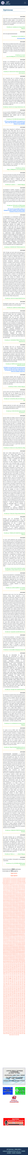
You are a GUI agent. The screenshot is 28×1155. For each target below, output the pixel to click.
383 (24, 907)
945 (5, 957)
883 (18, 951)
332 (10, 903)
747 (24, 939)
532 (16, 920)
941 (21, 956)
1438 (22, 1010)
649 (24, 930)
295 (18, 900)
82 (22, 881)
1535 (18, 1021)
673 (18, 933)
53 (12, 880)
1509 (10, 1018)
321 (15, 902)
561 (18, 923)
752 (10, 940)
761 (24, 940)
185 (21, 890)
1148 (14, 978)
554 (7, 923)
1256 (10, 990)
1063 (20, 968)
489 (15, 917)
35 (14, 879)
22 (22, 878)
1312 (12, 996)
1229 (22, 987)
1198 (4, 984)
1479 (16, 1015)
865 (12, 950)
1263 (24, 990)
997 (21, 961)
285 (24, 898)
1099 (4, 973)
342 (4, 905)
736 (7, 939)
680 (7, 934)
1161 (18, 979)
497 (5, 918)
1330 (4, 999)
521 (21, 919)
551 (24, 922)
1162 (20, 979)
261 (8, 897)
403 (12, 909)
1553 (10, 1023)
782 (13, 942)
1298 (6, 995)
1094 (16, 972)
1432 (10, 1010)
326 (23, 902)
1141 (22, 977)
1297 (4, 995)
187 (24, 890)
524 (4, 920)
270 (23, 897)
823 (12, 946)
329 (5, 903)
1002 (8, 962)
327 (24, 902)
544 (13, 922)
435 (18, 912)
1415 (20, 1007)
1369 (16, 1002)
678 (4, 934)
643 (15, 930)
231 (5, 895)
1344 (10, 1000)
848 (7, 949)
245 (5, 896)
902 (4, 954)
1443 (10, 1011)
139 (15, 886)
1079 (8, 971)
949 (12, 957)
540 (7, 922)
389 (12, 908)
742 (16, 939)
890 (7, 952)
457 (8, 914)
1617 (6, 1031)
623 (5, 929)
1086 (22, 971)
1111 (6, 974)
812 (16, 945)
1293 (18, 994)
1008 (20, 962)
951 (15, 957)
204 (7, 892)
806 (7, 945)
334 (13, 903)
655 (12, 931)
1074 (20, 969)
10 (9, 878)
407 (18, 909)
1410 (10, 1007)
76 (15, 881)
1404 (20, 1006)
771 (18, 941)
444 (10, 913)
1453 (8, 1012)
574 (16, 924)
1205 (18, 984)
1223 (10, 987)
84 (24, 881)
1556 (16, 1023)
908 (13, 954)
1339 (22, 999)
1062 (18, 968)
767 (12, 941)
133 (5, 886)
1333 (10, 999)
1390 (14, 1005)
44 (24, 879)
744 (19, 939)
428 (7, 912)
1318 (24, 996)
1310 (8, 996)
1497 (8, 1017)
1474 (6, 1015)
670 (13, 933)
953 (18, 957)
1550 (4, 1023)
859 (24, 949)
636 (4, 930)
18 (18, 878)
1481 (20, 1015)
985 (24, 960)
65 (3, 881)
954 (19, 957)
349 (15, 905)
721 (5, 938)
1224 (12, 987)
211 (18, 892)
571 (12, 924)
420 (16, 911)
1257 (12, 990)
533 (18, 920)
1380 (16, 1004)
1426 (20, 1009)
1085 (20, 971)
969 (21, 958)
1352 (4, 1001)
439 (24, 912)
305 (12, 901)
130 (23, 885)
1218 (22, 985)
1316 (20, 996)
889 (5, 952)
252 (16, 896)
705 (24, 935)
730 (19, 938)
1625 (22, 1031)
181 (15, 890)
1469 (18, 1013)
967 (18, 958)
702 (19, 935)
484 (7, 917)
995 (18, 961)
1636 (22, 1032)
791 (5, 944)
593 (24, 925)
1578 (16, 1026)
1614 (22, 1029)
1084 (18, 971)
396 (23, 908)
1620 (12, 1031)
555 (8, 923)
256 (23, 896)
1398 (8, 1006)
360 (10, 906)
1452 (6, 1012)
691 (24, 934)
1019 (20, 963)
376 (13, 907)
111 (15, 884)
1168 (10, 980)
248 (10, 896)
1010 (24, 962)
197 (18, 891)
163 (8, 889)
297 (21, 900)
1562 (6, 1025)
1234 (10, 988)
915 (24, 954)
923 (15, 955)
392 (16, 908)
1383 (22, 1004)
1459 (20, 1012)
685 (15, 934)
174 (4, 890)
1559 (22, 1023)
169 (18, 889)
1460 (22, 1012)
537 (24, 920)
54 (13, 880)
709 (8, 936)
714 (16, 936)
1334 (12, 999)
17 (17, 878)
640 (10, 930)
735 (5, 939)
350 (16, 905)
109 (12, 884)
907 (12, 954)
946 (7, 957)
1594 (4, 1028)
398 (4, 909)
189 (5, 891)
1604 (24, 1028)
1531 (10, 1021)
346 (10, 905)
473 (12, 916)
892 (10, 952)
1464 (8, 1013)
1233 (8, 988)
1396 (4, 1006)
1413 (16, 1007)
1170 (14, 980)
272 (4, 898)
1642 (12, 1033)
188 (4, 891)
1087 (24, 971)
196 (16, 891)
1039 (16, 966)
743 (18, 939)
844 (23, 947)
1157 (10, 979)
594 (4, 927)
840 (16, 947)
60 (20, 880)
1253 (4, 990)
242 (23, 895)
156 (19, 887)
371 (5, 907)
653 (8, 931)
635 (24, 929)
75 (14, 881)
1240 (22, 988)
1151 (20, 978)
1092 (12, 972)
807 (8, 945)
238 (16, 895)
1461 (24, 1012)
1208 (24, 984)
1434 (14, 1010)
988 (7, 961)
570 (10, 924)
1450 (24, 1011)
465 (21, 914)
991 (12, 961)
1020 (22, 963)
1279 (12, 993)
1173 (20, 980)
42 (22, 879)
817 (24, 945)
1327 (20, 998)
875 (5, 951)
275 (8, 898)
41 (21, 879)
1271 (18, 991)
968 (19, 958)
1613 (20, 1029)
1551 (6, 1023)
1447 (18, 1011)
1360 (20, 1001)
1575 (10, 1026)
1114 (12, 974)
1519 (8, 1020)
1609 (12, 1029)
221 (12, 893)
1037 (12, 966)
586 (13, 925)
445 (12, 913)
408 (19, 909)
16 (16, 878)
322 (16, 902)
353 (21, 905)
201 (24, 891)
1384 (24, 1004)
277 (12, 898)
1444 (12, 1011)
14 (13, 878)
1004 (12, 962)
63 (23, 880)
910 (16, 954)
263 (12, 897)
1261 (20, 990)
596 (7, 927)
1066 (4, 969)
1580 (20, 1026)
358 (7, 906)
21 (21, 878)
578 (23, 924)
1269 (14, 991)
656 (13, 931)
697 (12, 935)
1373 (24, 1002)
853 (15, 949)
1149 (16, 978)
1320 (6, 998)
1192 (14, 983)
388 (10, 908)
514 (10, 919)
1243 (6, 989)
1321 (8, 998)
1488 (12, 1016)
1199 (6, 984)
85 (3, 883)
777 (5, 942)
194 (13, 891)
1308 (4, 996)
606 (23, 927)
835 (8, 947)
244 (4, 896)
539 (5, 922)
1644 (16, 1033)
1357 (14, 1001)
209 (15, 892)
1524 (18, 1020)
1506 (4, 1018)
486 (10, 917)
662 (23, 931)
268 (19, 897)
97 (16, 883)
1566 (14, 1025)
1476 (10, 1015)
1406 (24, 1006)
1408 (6, 1007)
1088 (4, 972)
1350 (22, 1000)
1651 (14, 1034)
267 (18, 897)
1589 (16, 1027)
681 (8, 934)
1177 (6, 982)
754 (13, 940)
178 (10, 890)
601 (15, 927)
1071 (14, 969)
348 (13, 905)
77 (16, 881)
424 (23, 911)
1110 (4, 974)
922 (13, 955)
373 (8, 907)
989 (8, 961)
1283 (20, 993)
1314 (16, 996)
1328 (22, 998)
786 (19, 942)
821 (8, 946)
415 (8, 911)
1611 (16, 1029)
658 (16, 931)
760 (23, 940)
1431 (8, 1010)
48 (6, 880)
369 (24, 906)
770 (16, 941)
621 (24, 928)
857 (21, 949)
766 (10, 941)
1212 (10, 985)
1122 (6, 976)
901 (24, 952)
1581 (22, 1026)
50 (9, 880)
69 (8, 881)
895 (15, 952)
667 (8, 933)
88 (6, 883)
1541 (8, 1022)
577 (21, 924)
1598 (12, 1028)
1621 (14, 1031)
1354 (8, 1001)
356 (4, 906)
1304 (18, 995)
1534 (16, 1021)
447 (15, 913)
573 (15, 924)
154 (16, 887)
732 (23, 938)
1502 (18, 1017)
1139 (18, 977)
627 (12, 929)
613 (12, 928)
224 (16, 893)
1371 (20, 1002)
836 (10, 947)
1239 (20, 988)
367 (21, 906)
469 (5, 916)
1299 (8, 995)
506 (19, 918)
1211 (8, 985)
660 (19, 931)
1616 (4, 1031)
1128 (18, 976)
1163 (22, 979)
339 (21, 903)
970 (23, 958)
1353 (6, 1001)
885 (21, 951)
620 (23, 928)
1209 (4, 985)
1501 (16, 1017)
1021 (24, 963)
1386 (6, 1005)
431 (12, 912)
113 (18, 884)
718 (23, 936)
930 (4, 956)
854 (16, 949)
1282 (18, 993)
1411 (12, 1007)
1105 (16, 973)
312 (23, 901)
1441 (6, 1011)
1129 (20, 976)
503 (15, 918)
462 (16, 914)
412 (4, 911)
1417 (24, 1007)
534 (19, 920)
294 (16, 900)
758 (19, 940)
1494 (24, 1016)
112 (16, 884)
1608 (10, 1029)
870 (19, 950)
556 (10, 923)
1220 (4, 987)
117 (24, 884)
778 (7, 942)
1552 (8, 1023)
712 (13, 936)
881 (15, 951)
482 (4, 917)
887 (24, 951)
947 (8, 957)
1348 (18, 1000)
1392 (18, 1005)
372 (7, 907)
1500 (14, 1017)
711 (12, 936)
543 (12, 922)
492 (19, 917)
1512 (16, 1018)
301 (5, 901)
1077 (4, 971)
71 (10, 881)
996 (19, 961)
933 (8, 956)
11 (10, 878)
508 (23, 918)
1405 (22, 1006)
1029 (18, 965)
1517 (4, 1020)
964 (13, 958)
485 (8, 917)
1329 (24, 998)
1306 (22, 995)
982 (19, 960)
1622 (16, 1031)
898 (19, 952)
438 (23, 912)
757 (18, 940)
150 (10, 887)
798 (16, 944)
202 (4, 892)
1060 (14, 968)
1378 (12, 1004)
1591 (20, 1027)
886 (23, 951)
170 (19, 889)
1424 (16, 1009)
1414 (18, 1007)
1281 (16, 993)
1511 (14, 1018)
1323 (12, 998)
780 (10, 942)
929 (24, 955)
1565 (12, 1025)
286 (4, 900)
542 (10, 922)
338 (19, 903)
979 (15, 960)
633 (21, 929)
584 (10, 925)
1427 (22, 1009)
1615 (24, 1029)
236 (13, 895)
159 (24, 887)
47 (5, 880)
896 (16, 952)
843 (21, 947)
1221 (6, 987)
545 (15, 922)
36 (15, 879)
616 (16, 928)
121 (8, 885)
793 (8, 944)
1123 (8, 976)
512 (7, 919)
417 (12, 911)
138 (13, 886)
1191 (12, 983)
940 (19, 956)
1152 (22, 978)
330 (7, 903)
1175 (24, 980)
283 (21, 898)
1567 (16, 1025)
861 (5, 950)
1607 (8, 1029)
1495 (4, 1017)
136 (10, 886)
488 (13, 917)
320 (13, 902)
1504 (22, 1017)
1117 (18, 974)
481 (24, 916)
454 (4, 914)
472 (10, 916)
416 (10, 911)
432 (13, 912)
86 (4, 883)
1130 (22, 976)
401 (8, 909)
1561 (4, 1025)
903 (5, 954)
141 (18, 886)
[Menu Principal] (25, 2)
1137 (14, 977)
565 (24, 923)
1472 (24, 1013)
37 (16, 879)
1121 (4, 976)
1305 (20, 995)
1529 (6, 1021)
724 (10, 938)
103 (24, 883)
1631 (12, 1032)
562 (19, 923)
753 (12, 940)
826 (16, 946)
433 (15, 912)
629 (15, 929)
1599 (14, 1028)
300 (4, 901)
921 (12, 955)
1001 (6, 962)
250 (13, 896)
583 (8, 925)
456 (7, 914)
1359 (18, 1001)
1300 (10, 995)
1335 (14, 999)
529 (12, 920)
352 (19, 905)
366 (19, 906)
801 (21, 944)
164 (10, 889)
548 (19, 922)
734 (4, 939)
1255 (8, 990)
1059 (12, 968)
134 (7, 886)
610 (7, 928)
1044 (4, 967)
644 (16, 930)
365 (18, 906)
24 (24, 878)
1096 (20, 972)
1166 (6, 980)
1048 (12, 967)
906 (10, 954)
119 (5, 885)
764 (7, 941)
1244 (8, 989)
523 (24, 919)
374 (10, 907)
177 (8, 890)
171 (21, 889)
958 (4, 958)
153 (15, 887)
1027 (14, 965)
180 (13, 890)
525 (5, 920)
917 (5, 955)
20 (20, 878)
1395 (24, 1005)
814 (19, 945)
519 (18, 919)
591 (21, 925)
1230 (24, 987)
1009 (22, 962)
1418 (4, 1009)
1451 (4, 1012)
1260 (18, 990)
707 (5, 936)
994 (16, 961)
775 (24, 941)
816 (23, 945)
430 (10, 912)
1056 (6, 968)
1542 (10, 1022)
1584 (6, 1027)
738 (10, 939)
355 (24, 905)
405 (15, 909)
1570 (22, 1025)
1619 (10, 1031)
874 (4, 951)
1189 (8, 983)
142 (19, 886)
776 (4, 942)
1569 (20, 1025)
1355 (10, 1001)
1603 (22, 1028)
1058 (10, 968)
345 (8, 905)
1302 (14, 995)
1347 (16, 1000)
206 (10, 892)
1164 (24, 979)
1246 (12, 989)
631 (18, 929)
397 (24, 908)
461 (15, 914)
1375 (6, 1004)
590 (19, 925)
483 (5, 917)
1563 (8, 1025)
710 (10, 936)
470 (7, 916)
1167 (8, 980)
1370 (18, 1002)
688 (19, 934)
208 (13, 892)
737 (8, 939)
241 (21, 895)
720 (4, 938)
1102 (10, 973)
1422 (12, 1009)
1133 (6, 977)
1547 (20, 1022)
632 (19, 929)
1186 (24, 982)
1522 (14, 1020)
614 (13, 928)
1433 (12, 1010)
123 (12, 885)
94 (13, 883)
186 (23, 890)
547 (18, 922)
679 (5, 934)
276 (10, 898)
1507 (6, 1018)
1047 (10, 967)
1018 (18, 963)
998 (23, 961)
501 (12, 918)
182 (16, 890)
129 (21, 885)
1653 (18, 1034)
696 (10, 935)
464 (19, 914)
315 (5, 902)
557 (12, 923)
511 (5, 919)
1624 (20, 1031)
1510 (12, 1018)
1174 (22, 980)
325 (21, 902)
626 (10, 929)
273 (5, 898)
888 (4, 952)
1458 (18, 1012)
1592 (22, 1027)
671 (15, 933)
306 (13, 901)
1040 (18, 966)
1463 (6, 1013)
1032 (24, 965)
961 (8, 958)
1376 (8, 1004)
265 (15, 897)
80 (20, 881)
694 (7, 935)
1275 (4, 993)
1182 (16, 982)
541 (8, 922)
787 (21, 942)
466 (23, 914)
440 (4, 913)
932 (7, 956)
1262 (22, 990)
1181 (14, 982)
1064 (22, 968)
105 (5, 884)
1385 (4, 1005)
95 (14, 883)
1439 (24, 1010)
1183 (18, 982)
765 (8, 941)
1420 (8, 1009)
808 (10, 945)
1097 (22, 972)
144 (23, 886)
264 (13, 897)
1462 (4, 1013)
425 (24, 911)
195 (15, 891)
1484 (4, 1016)
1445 (14, 1011)
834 (7, 947)
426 (4, 912)
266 (16, 897)
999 (24, 961)
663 (24, 931)
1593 (24, 1027)
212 (19, 892)
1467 (14, 1013)
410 (23, 909)
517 (15, 919)
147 (5, 887)
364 (16, 906)
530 (13, 920)
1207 (22, 984)
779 (8, 942)
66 (4, 881)
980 (16, 960)
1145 (8, 978)
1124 (10, 976)
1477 (12, 1015)
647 (21, 930)
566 (4, 924)
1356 (12, 1001)
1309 (6, 996)
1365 (8, 1002)
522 (23, 919)
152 (13, 887)
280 (16, 898)
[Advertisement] (14, 1136)
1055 (4, 968)
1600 (16, 1028)
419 (15, 911)
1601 (18, 1028)
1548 (22, 1022)
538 (4, 922)
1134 (8, 977)
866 (13, 950)
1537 (22, 1021)
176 (7, 890)
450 (19, 913)
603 (18, 927)
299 (24, 900)
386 (7, 908)
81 (21, 881)
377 (15, 907)
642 (13, 930)
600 (13, 927)
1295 (22, 994)
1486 (8, 1016)
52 (11, 880)
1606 (6, 1029)
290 (10, 900)
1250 (20, 989)
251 (15, 896)
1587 (12, 1027)
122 (10, 885)
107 (8, 884)
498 (7, 918)
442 (7, 913)
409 (21, 909)
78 (18, 881)
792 (7, 944)
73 (12, 881)
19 (19, 878)
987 (5, 961)
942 (23, 956)
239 (18, 895)
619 (21, 928)
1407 (4, 1007)
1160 (16, 979)
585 (12, 925)
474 (13, 916)
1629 (8, 1032)
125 (15, 885)
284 (23, 898)
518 (16, 919)
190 (7, 891)
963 (12, 958)
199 (21, 891)
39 (19, 879)
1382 (20, 1004)
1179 (10, 982)
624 (7, 929)
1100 (6, 973)
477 (18, 916)
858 (23, 949)
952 (16, 957)
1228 (20, 987)
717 (21, 936)
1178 (8, 982)
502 (13, 918)
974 (7, 960)
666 (7, 933)
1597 (10, 1028)
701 (18, 935)
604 (19, 927)
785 (18, 942)
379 (18, 907)
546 (16, 922)
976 (10, 960)
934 (10, 956)
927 (21, 955)
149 (8, 887)
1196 (22, 983)
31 (10, 879)
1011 (4, 963)
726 (13, 938)
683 (12, 934)
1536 (20, 1021)
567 (5, 924)
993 (15, 961)
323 (18, 902)
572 (13, 924)
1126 (14, 976)
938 (16, 956)
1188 (6, 983)
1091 (10, 972)
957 (24, 957)
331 (8, 903)
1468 (16, 1013)
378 (16, 907)
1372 (22, 1002)
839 (15, 947)
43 (23, 879)
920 (10, 955)
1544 (14, 1022)
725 (12, 938)
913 (21, 954)
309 (18, 901)
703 (21, 935)
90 (8, 883)
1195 (20, 983)
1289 (10, 994)
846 (4, 949)
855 (18, 949)
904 (7, 954)
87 (5, 883)
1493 (22, 1016)
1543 (12, 1022)
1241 (24, 988)
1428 (24, 1009)
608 (4, 928)
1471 (22, 1013)
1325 (16, 998)
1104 (14, 973)
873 (24, 950)
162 (7, 889)
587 (15, 925)
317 (8, 902)
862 (7, 950)
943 (24, 956)
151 (12, 887)
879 (12, 951)
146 (4, 887)
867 (15, 950)
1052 (20, 967)
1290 (12, 994)
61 (21, 880)
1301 (12, 995)
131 (24, 885)
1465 (10, 1013)
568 (7, 924)
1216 (18, 985)
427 (5, 912)
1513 (18, 1018)
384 (4, 908)
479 (21, 916)
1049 (14, 967)
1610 (14, 1029)
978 (13, 960)
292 (13, 900)
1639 (6, 1033)
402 (10, 909)
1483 (24, 1015)
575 (18, 924)
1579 (18, 1026)
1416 (22, 1007)
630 (16, 929)
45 (3, 880)
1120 (24, 974)
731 (21, 938)
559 (15, 923)
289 (8, 900)
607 (24, 927)
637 (5, 930)
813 (18, 945)
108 (10, 884)
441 (5, 913)
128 (19, 885)
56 (15, 880)
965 (15, 958)
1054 (24, 967)
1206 (20, 984)
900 (23, 952)
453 (24, 913)
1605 (4, 1029)
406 (16, 909)
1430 (6, 1010)
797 (15, 944)
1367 (12, 1002)
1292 (16, 994)
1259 (16, 990)
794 (10, 944)
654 (10, 931)
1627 (4, 1032)
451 (21, 913)
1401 (14, 1006)
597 (8, 927)
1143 (4, 978)
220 (10, 893)
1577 (14, 1026)
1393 (20, 1005)
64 (24, 880)
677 (24, 933)
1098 (24, 972)
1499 (12, 1017)
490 (16, 917)
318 (10, 902)
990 (10, 961)
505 (18, 918)
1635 (20, 1032)
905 (8, 954)
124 (13, 885)
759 (21, 940)
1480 (18, 1015)
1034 (6, 966)
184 (19, 890)
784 (16, 942)
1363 (4, 1002)
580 (4, 925)
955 (21, 957)
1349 (20, 1000)
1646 (20, 1033)
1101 (8, 973)
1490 (16, 1016)
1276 (6, 993)
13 (12, 878)
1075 (22, 969)
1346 (14, 1000)
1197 (24, 983)
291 (12, 900)
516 (13, 919)
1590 (18, 1027)
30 (9, 879)
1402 (16, 1006)
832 (4, 947)
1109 (24, 973)
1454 (10, 1012)
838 (13, 947)
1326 (18, 998)
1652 (16, 1034)
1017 (16, 963)
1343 (8, 1000)
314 (4, 902)
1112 (8, 974)
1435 (16, 1010)
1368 (14, 1002)
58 (18, 880)
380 (19, 907)
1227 (18, 987)
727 (15, 938)
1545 (16, 1022)
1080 (10, 971)
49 (8, 880)
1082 (14, 971)
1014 (10, 963)
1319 (4, 998)
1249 (18, 989)
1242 (4, 989)
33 (12, 879)
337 (18, 903)
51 (10, 880)
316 (7, 902)
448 (16, 913)
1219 (24, 985)
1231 (4, 988)
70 (9, 881)
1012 (6, 963)
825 (15, 946)
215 (24, 892)
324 (19, 902)
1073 (18, 969)
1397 (6, 1006)
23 (23, 878)
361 (12, 906)
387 (8, 908)
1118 (20, 974)
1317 (22, 996)
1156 (8, 979)
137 (12, 886)
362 (13, 906)
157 (21, 887)
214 (23, 892)
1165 (4, 980)
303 (8, 901)
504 (16, 918)
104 (4, 884)
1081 (12, 971)
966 (16, 958)
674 (19, 933)
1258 (14, 990)
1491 (18, 1016)
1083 (16, 971)
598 (10, 927)
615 (15, 928)
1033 (4, 966)
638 (7, 930)
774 (23, 941)
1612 (18, 1029)
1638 (4, 1033)
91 (9, 883)
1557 (18, 1023)
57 (16, 880)
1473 (4, 1015)
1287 (6, 994)
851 (12, 949)
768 (13, 941)
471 (8, 916)
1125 (12, 976)
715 (18, 936)
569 (8, 924)
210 (16, 892)
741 (15, 939)
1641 (10, 1033)
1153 (24, 978)
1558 (20, 1023)
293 (15, 900)
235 (12, 895)
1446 (16, 1011)
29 (8, 879)
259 (5, 897)
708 (7, 936)
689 (21, 934)
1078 (6, 971)
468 (4, 916)
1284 (22, 993)
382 (23, 907)
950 (13, 957)
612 (10, 928)
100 (20, 883)
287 (5, 900)
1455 (12, 1012)
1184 (20, 982)
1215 (16, 985)
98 (17, 883)
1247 (14, 989)
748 (4, 940)
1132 (4, 977)
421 (18, 911)
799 (18, 944)
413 (5, 911)
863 (8, 950)
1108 (22, 973)
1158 (12, 979)
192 (10, 891)
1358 (16, 1001)
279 (15, 898)
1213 (12, 985)
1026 (12, 965)
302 (7, 901)
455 (5, 914)
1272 (20, 991)
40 (20, 879)
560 (16, 923)
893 (12, 952)
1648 (24, 1033)
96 (15, 883)
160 (4, 889)
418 (13, 911)
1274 (24, 991)
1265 (6, 991)
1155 (6, 979)
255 (21, 896)
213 (21, 892)
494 (23, 917)
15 (14, 878)
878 (10, 951)
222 (13, 893)
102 (23, 883)
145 (24, 886)
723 (8, 938)
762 (4, 941)
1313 (14, 996)
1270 (16, 991)
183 (18, 890)
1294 (20, 994)
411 (24, 909)
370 (4, 907)
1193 (16, 983)
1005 (14, 962)
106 (7, 884)
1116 (16, 974)
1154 (4, 979)
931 (5, 956)
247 (8, 896)
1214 (14, 985)
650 (4, 931)
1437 (20, 1010)
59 (19, 880)
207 (12, 892)
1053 (22, 967)
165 (12, 889)
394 (19, 908)
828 (19, 946)
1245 (10, 989)
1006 (16, 962)
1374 (4, 1004)
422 (19, 911)
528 (10, 920)
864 (10, 950)
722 (7, 938)
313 (24, 901)
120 (7, 885)
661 (21, 931)
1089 (6, 972)
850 (10, 949)
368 (23, 906)
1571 (24, 1025)
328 (4, 903)
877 (8, 951)
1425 (18, 1009)
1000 (4, 962)
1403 (18, 1006)
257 (24, 896)
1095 (18, 972)
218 (7, 893)
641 (12, 930)
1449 (22, 1011)
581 (5, 925)
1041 (20, 966)
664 (4, 933)
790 (4, 944)
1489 (14, 1016)
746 (23, 939)
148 (7, 887)
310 (19, 901)
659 (18, 931)
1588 (14, 1027)
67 (5, 881)
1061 (16, 968)
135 (8, 886)
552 (4, 923)
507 (21, 918)
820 (7, 946)
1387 (8, 1005)
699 (15, 935)
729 (18, 938)
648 (23, 930)
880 (13, 951)
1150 (18, 978)
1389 (12, 1005)
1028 (16, 965)
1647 (22, 1033)
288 (7, 900)
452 (23, 913)
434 (16, 912)
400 (7, 909)
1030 (20, 965)
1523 (16, 1020)
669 (12, 933)
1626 (24, 1031)
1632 (14, 1032)
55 (14, 880)
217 (5, 893)
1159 (14, 979)
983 (21, 960)
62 (22, 880)
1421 (10, 1009)
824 (13, 946)
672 (16, 933)
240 (19, 895)
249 (12, 896)
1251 (22, 989)
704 (23, 935)
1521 (12, 1020)
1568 (18, 1025)
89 (7, 883)
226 (19, 893)
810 (13, 945)
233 (8, 895)
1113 (10, 974)
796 (13, 944)
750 (7, 940)
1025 (10, 965)
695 (8, 935)
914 (23, 954)
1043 (24, 966)
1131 (24, 976)
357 (5, 906)
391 (15, 908)
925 (18, 955)
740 (13, 939)
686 (16, 934)
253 (18, 896)
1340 (24, 999)
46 (4, 880)
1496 (6, 1017)
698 (13, 935)
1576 (12, 1026)
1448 (20, 1011)
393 (18, 908)
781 (12, 942)
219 (8, 893)
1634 (18, 1032)
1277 (8, 993)
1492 (20, 1016)
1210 (6, 985)
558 (13, 923)
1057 (8, 968)
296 (19, 900)
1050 (16, 967)
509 (24, 918)
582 (7, 925)
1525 (20, 1020)
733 (24, 938)
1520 (10, 1020)
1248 (16, 989)
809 (12, 945)
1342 (6, 1000)
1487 (10, 1016)
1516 (24, 1018)
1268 (12, 991)
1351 (24, 1000)
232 (7, 895)
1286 (4, 994)
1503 (20, 1017)
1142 (24, 977)
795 (12, 944)
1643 (14, 1033)
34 (13, 879)
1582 (24, 1026)
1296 (24, 994)
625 (8, 929)
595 (5, 927)
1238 (18, 988)
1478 (14, 1015)
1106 (18, 973)
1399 (10, 1006)
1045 (6, 967)
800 (19, 944)
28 (6, 879)
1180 (12, 982)
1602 (20, 1028)
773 (21, 941)
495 (24, 917)
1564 (10, 1025)
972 (4, 960)
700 (16, 935)
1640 (8, 1033)
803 (24, 944)
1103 (12, 973)
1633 (16, 1032)
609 (5, 928)
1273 (22, 991)
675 (21, 933)
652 (7, 931)
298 (23, 900)
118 (4, 885)
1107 (20, 973)
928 (23, 955)
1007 (18, 962)
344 (7, 905)
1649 (10, 1034)
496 (4, 918)
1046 (8, 967)
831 (24, 946)
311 (21, 901)
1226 (16, 987)
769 (15, 941)
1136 (12, 977)
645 (18, 930)
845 (24, 947)
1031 (22, 965)
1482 (22, 1015)
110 (13, 884)
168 (16, 889)
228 (23, 893)
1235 (12, 988)
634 (23, 929)
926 (19, 955)
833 (5, 947)
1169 (12, 980)
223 (15, 893)
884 (19, 951)
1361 (22, 1001)
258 (4, 897)
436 (19, 912)
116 (23, 884)
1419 (6, 1009)
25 (3, 879)
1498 (10, 1017)
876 (7, 951)
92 (11, 883)
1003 (10, 962)
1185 (22, 982)
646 (19, 930)
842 (19, 947)
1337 (18, 999)
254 (19, 896)
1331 (6, 999)
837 (12, 947)
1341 (4, 1000)
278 (13, 898)
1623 (18, 1031)
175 (5, 890)
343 (5, 905)
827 (18, 946)
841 (18, 947)
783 (15, 942)
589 (18, 925)
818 (4, 946)
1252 (24, 989)
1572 (4, 1026)
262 (10, 897)
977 (12, 960)
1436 (18, 1010)
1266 (8, 991)
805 (5, 945)
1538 (24, 1021)
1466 (12, 1013)
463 (18, 914)
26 (4, 879)
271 (24, 897)
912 (19, 954)
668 (10, 933)
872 (23, 950)
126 (16, 885)
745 (21, 939)
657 (15, 931)
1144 (6, 978)
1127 (16, 976)
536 (23, 920)
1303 (16, 995)
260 (7, 897)
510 (4, 919)
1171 (16, 980)
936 (13, 956)
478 (19, 916)
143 (21, 886)
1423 (14, 1009)
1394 (22, 1005)
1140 (20, 977)
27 (5, 879)
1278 (10, 993)
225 (18, 893)
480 (23, 916)
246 (7, 896)
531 (15, 920)
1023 (6, 965)
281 (18, 898)
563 (21, 923)
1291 (14, 994)
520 (19, 919)
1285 (24, 993)
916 (4, 955)
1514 (20, 1018)
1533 (14, 1021)
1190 (10, 983)
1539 (4, 1022)
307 (15, 901)
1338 (20, 999)
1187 (4, 983)
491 (18, 917)
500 (10, 918)
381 (21, 907)
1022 (4, 965)
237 (15, 895)
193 (12, 891)
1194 (18, 983)
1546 (18, 1022)
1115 (14, 974)
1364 (6, 1002)
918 (7, 955)
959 (5, 958)
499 (8, 918)
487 (12, 917)
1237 (16, 988)
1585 (8, 1027)
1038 (14, 966)
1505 (24, 1017)
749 (5, 940)
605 (21, 927)
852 (13, 949)
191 (8, 891)
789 (24, 942)
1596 (8, 1028)
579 (24, 924)
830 (23, 946)
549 (21, 922)
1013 (8, 963)
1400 (12, 1006)
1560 (24, 1023)
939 (18, 956)
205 (8, 892)
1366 (10, 1002)
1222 (8, 987)
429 (8, 912)
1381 (18, 1004)
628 (13, 929)
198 (19, 891)
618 (19, 928)
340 (23, 903)
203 (5, 892)
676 (23, 933)
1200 (8, 984)
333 (12, 903)
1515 (22, 1018)
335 (15, 903)
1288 (8, 994)
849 (8, 949)
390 (13, 908)
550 (23, 922)
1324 (14, 998)
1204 (16, 984)
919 (8, 955)
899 (21, 952)
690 (23, 934)
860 (4, 950)
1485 (6, 1016)
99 (18, 883)
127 (18, 885)
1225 (14, 987)
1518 (6, 1020)
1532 (12, 1021)
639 (8, 930)
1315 (18, 996)
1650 (12, 1034)
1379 (14, 1004)
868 (16, 950)
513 (8, 919)
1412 (14, 1007)
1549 (24, 1022)
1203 (14, 984)
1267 (10, 991)
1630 (10, 1032)
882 (16, 951)
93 (12, 883)
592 (23, 925)
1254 (6, 990)
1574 (8, 1026)
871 (21, 950)
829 (21, 946)
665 (5, 933)
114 (19, 884)
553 (5, 923)
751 (8, 940)
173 (24, 889)
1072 (16, 969)
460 (13, 914)
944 (4, 957)
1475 (8, 1015)
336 (16, 903)
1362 (24, 1001)
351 (18, 905)
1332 (8, 999)
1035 (8, 966)
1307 (24, 995)
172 (23, 889)
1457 (16, 1012)
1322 (10, 998)
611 (8, 928)
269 (21, 897)
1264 (4, 991)
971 (24, 958)
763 (5, 941)
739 (12, 939)
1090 (8, 972)
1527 (24, 1020)
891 (8, 952)
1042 (22, 966)
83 (23, 881)
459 (12, 914)
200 (23, 891)
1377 (10, 1004)
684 (13, 934)
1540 (6, 1022)
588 (16, 925)
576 (19, 924)
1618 (8, 1031)
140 (16, 886)
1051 (18, 967)
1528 (4, 1021)
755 (15, 940)
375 (12, 907)
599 (12, 927)
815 (21, 945)
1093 (14, 972)
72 (11, 881)
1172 (18, 980)
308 (16, 901)
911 (18, 954)
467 (24, 914)
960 (7, 958)
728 (16, 938)
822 (10, 946)
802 (23, 944)
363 (15, 906)
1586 (10, 1027)
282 (19, 898)
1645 (18, 1033)
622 (4, 929)
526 (7, 920)
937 (15, 956)
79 (19, 881)
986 (4, 961)
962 (10, 958)
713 (15, 936)
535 (21, 920)
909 (15, 954)
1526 (22, 1020)
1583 (4, 1027)
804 (4, 945)
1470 (20, 1013)
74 (13, 881)
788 (23, 942)
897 (18, 952)
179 (12, 890)
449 (18, 913)
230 (4, 895)
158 (23, 887)
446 (13, 913)
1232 (6, 988)
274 (7, 898)
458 (10, 914)
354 (23, 905)
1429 (4, 1010)
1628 (6, 1032)
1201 (10, 984)
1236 (14, 988)
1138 (16, 977)
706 (4, 936)
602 (16, 927)
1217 (20, 985)
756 (16, 940)
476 (16, 916)
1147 (12, 978)
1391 (16, 1005)
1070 (12, 969)
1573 (6, 1026)
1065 (24, 968)
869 (18, 950)
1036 (10, 966)
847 (5, 949)
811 (15, 945)
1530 (8, 1021)
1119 (22, 974)
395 (21, 908)
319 (12, 902)
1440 (4, 1011)
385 (5, 908)
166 (13, 889)
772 (19, 941)
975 (8, 960)
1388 (10, 1005)
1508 (8, 1018)
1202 (12, 984)
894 (13, 952)
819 (5, 946)
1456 (14, 1012)
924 (16, 955)
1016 (14, 963)
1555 (14, 1023)
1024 (8, 965)
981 (18, 960)
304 (10, 901)
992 (13, 961)
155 (18, 887)
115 (21, 884)
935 (12, 956)
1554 (12, 1023)
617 (18, 928)
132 (4, 886)
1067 (6, 969)
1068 (8, 969)
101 (22, 883)
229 (24, 893)
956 (23, 957)
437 (21, 912)
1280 (14, 993)
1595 (6, 1028)
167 (15, 889)
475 (15, 916)
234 (10, 895)
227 (21, 893)
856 (19, 949)
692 (4, 935)
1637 (24, 1032)
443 (8, 913)
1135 (10, 977)
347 (12, 905)
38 (18, 879)
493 (21, 917)
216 (4, 893)
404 (13, 909)
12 (11, 878)
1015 (12, 963)
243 (24, 895)
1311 (10, 996)
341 (24, 903)
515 (12, 919)
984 (23, 960)
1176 (4, 982)
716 (19, 936)
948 (10, 957)
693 (5, 935)
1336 (16, 999)
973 (5, 960)
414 (7, 911)
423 (21, 911)
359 (8, 906)
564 (23, 923)
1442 (8, 1011)
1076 (24, 969)
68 (6, 881)
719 (24, 936)
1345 (12, 1000)
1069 (10, 969)
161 (5, 889)
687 (18, 934)
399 (5, 909)
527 (8, 920)
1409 (8, 1007)
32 (11, 879)
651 (5, 931)
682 (10, 934)
